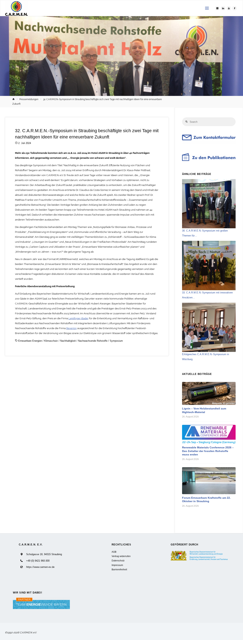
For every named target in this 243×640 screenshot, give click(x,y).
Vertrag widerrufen (121, 556)
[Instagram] (217, 8)
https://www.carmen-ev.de (40, 567)
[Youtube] (228, 8)
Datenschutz (118, 560)
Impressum (117, 565)
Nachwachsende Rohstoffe (92, 340)
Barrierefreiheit (119, 569)
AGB (114, 552)
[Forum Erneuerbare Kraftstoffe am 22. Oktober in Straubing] (208, 480)
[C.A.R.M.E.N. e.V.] (16, 8)
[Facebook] (234, 8)
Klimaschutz (51, 340)
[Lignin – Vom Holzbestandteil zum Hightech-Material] (208, 393)
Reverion (71, 328)
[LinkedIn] (223, 8)
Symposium (116, 340)
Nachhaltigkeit (68, 340)
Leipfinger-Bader (78, 318)
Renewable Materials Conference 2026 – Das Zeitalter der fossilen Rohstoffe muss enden (208, 451)
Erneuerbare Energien (30, 340)
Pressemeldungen (28, 99)
